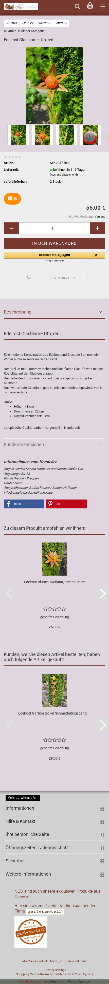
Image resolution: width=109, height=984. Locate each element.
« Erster (11, 23)
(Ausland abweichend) (64, 174)
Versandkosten (77, 961)
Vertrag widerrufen (23, 798)
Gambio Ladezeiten (33, 981)
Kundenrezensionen (24, 444)
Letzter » (61, 23)
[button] (11, 228)
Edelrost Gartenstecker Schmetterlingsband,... (54, 713)
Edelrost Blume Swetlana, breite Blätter (54, 582)
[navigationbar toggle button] (102, 6)
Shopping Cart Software (32, 974)
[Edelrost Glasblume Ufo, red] (54, 85)
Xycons (88, 974)
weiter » (44, 23)
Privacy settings (55, 970)
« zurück (28, 23)
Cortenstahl (22, 896)
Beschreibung (17, 312)
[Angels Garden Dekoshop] (19, 6)
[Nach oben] (95, 976)
